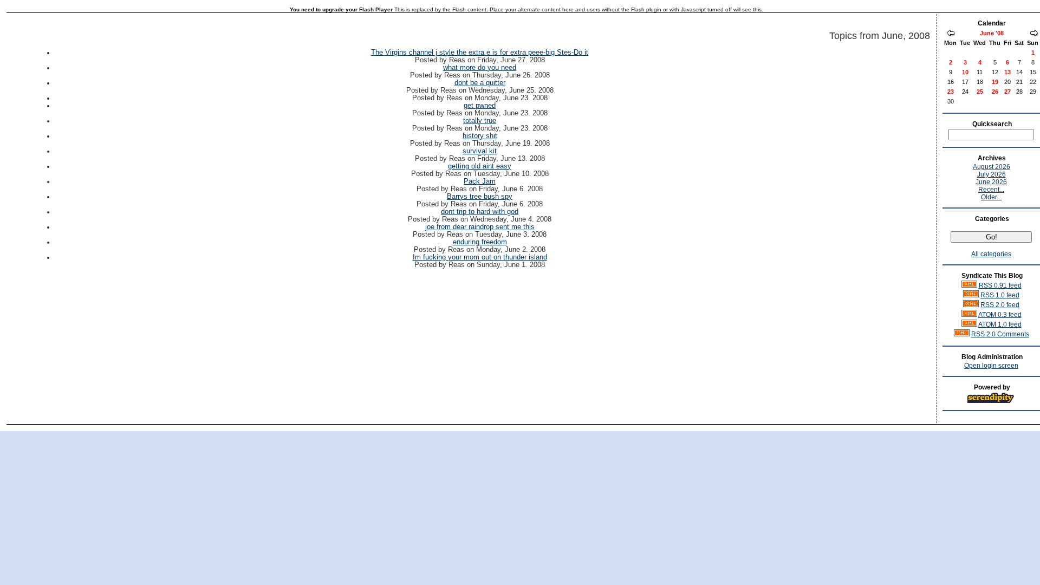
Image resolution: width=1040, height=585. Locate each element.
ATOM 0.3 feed (1000, 314)
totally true (479, 121)
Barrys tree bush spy (479, 196)
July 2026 (991, 174)
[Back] (950, 34)
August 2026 (991, 167)
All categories (991, 254)
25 (980, 91)
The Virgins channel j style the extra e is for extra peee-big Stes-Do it (479, 52)
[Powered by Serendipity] (994, 401)
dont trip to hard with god (479, 212)
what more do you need (479, 68)
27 (1007, 91)
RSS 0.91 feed (1000, 285)
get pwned (480, 105)
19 (995, 82)
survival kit (480, 151)
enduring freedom (480, 242)
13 (1007, 72)
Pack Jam (480, 181)
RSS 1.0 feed (999, 295)
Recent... (991, 189)
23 (950, 91)
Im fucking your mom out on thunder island (480, 257)
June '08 (992, 33)
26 (995, 91)
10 (965, 72)
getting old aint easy (479, 166)
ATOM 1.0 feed (1000, 324)
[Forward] (1034, 34)
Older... (991, 197)
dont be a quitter (479, 83)
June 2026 (991, 182)
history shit (480, 136)
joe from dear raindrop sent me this (480, 227)
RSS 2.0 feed (999, 305)
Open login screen (991, 365)
